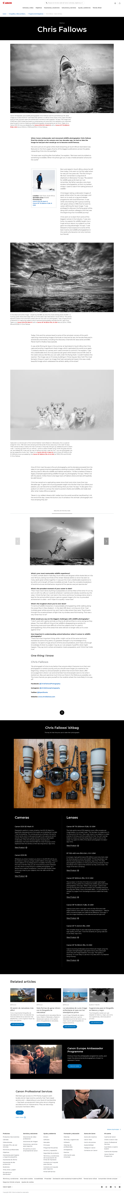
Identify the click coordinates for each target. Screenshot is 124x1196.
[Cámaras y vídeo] (34, 8)
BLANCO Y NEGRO (94, 1005)
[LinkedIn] (110, 1187)
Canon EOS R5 (21, 855)
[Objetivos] (42, 8)
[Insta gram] (106, 1187)
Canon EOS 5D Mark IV (40, 201)
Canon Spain (7, 1187)
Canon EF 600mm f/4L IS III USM (43, 454)
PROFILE (62, 23)
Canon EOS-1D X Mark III (42, 125)
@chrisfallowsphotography (50, 688)
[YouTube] (119, 1187)
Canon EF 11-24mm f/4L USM (78, 926)
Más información (17, 1024)
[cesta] (119, 3)
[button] (106, 541)
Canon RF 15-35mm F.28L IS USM (80, 905)
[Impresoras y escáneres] (60, 8)
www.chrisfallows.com (46, 697)
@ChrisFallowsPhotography (49, 684)
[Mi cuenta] (115, 3)
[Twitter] (115, 1187)
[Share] (62, 712)
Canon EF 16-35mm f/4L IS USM (47, 322)
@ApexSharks (42, 692)
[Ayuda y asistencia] (91, 8)
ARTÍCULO (13, 1005)
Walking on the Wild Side (62, 510)
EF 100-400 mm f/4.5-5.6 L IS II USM (81, 853)
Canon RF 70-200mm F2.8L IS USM (81, 827)
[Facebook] (102, 1187)
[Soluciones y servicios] (76, 8)
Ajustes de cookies (28, 1182)
